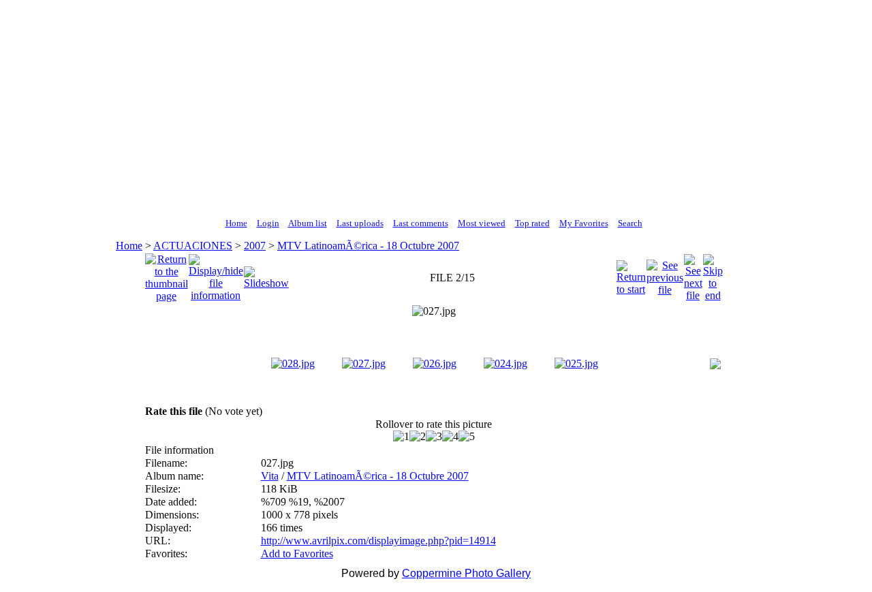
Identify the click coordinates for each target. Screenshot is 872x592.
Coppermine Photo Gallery (466, 573)
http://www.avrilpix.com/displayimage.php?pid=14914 (378, 540)
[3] (434, 437)
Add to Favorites (297, 553)
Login (268, 223)
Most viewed (481, 223)
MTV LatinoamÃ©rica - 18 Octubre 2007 (368, 245)
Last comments (420, 223)
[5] (466, 437)
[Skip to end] (713, 274)
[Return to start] (631, 274)
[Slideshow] (266, 274)
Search (630, 223)
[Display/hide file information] (216, 274)
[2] (417, 437)
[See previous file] (665, 274)
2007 (255, 245)
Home (236, 223)
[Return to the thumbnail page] (166, 274)
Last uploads (360, 223)
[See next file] (693, 274)
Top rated (532, 223)
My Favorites (583, 223)
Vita (270, 476)
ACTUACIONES (192, 245)
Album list (307, 223)
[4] (450, 437)
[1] (401, 437)
